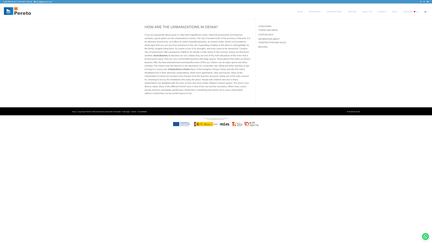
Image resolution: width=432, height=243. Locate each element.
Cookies (133, 111)
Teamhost (351, 111)
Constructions (334, 12)
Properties (314, 12)
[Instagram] (424, 2)
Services (352, 12)
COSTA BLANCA (265, 34)
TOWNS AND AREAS (268, 30)
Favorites (410, 12)
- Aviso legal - (125, 111)
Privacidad (117, 111)
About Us (367, 12)
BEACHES (263, 47)
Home (300, 12)
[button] (425, 236)
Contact (382, 12)
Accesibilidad (142, 111)
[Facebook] (420, 2)
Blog (394, 12)
